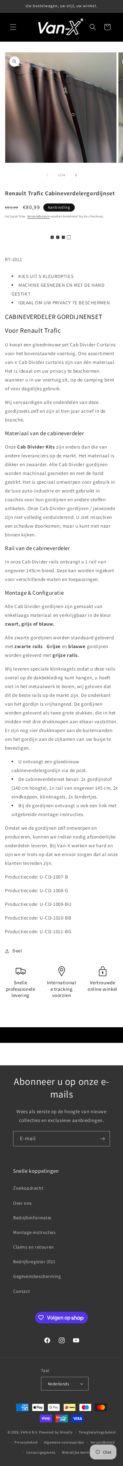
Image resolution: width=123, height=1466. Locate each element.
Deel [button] (17, 951)
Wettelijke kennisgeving (82, 1452)
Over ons (22, 1203)
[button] (13, 27)
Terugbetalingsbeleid (97, 1432)
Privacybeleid (26, 1442)
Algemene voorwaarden (64, 1442)
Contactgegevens (41, 1452)
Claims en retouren (33, 1247)
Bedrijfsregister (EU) (34, 1262)
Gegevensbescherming (37, 1276)
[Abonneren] (102, 1138)
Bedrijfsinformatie (32, 1218)
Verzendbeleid (103, 1442)
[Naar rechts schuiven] (76, 175)
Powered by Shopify (56, 1432)
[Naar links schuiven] (47, 175)
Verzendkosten (38, 216)
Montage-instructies (34, 1232)
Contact (21, 1291)
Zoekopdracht (28, 1188)
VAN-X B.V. (29, 1432)
